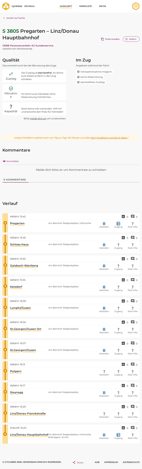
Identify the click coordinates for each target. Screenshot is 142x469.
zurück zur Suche (15, 18)
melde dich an (38, 118)
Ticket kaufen (112, 39)
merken (132, 39)
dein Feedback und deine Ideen (109, 137)
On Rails (29, 6)
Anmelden (12, 161)
